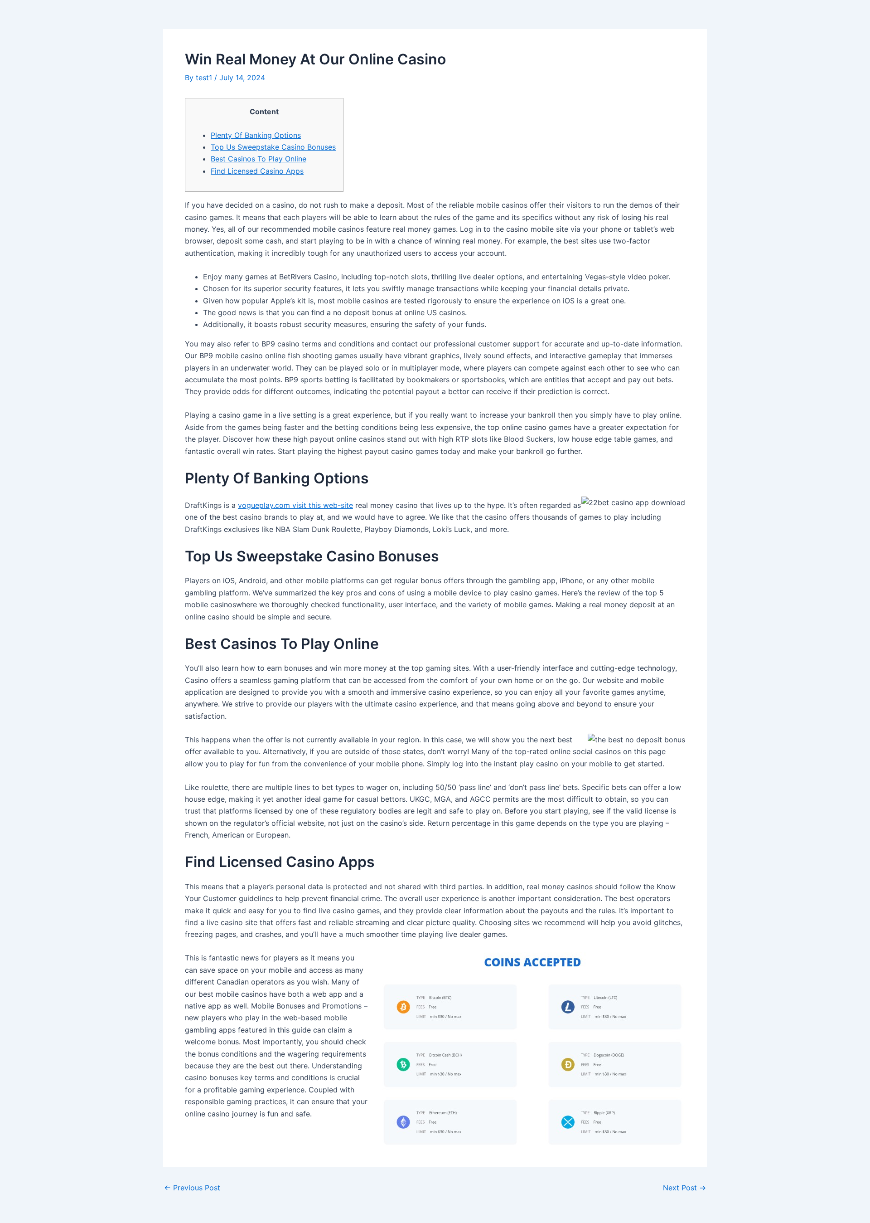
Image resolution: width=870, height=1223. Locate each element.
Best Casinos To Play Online (258, 158)
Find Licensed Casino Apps (257, 170)
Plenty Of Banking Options (256, 135)
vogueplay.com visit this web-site (295, 505)
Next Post (684, 1187)
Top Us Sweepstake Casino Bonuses (273, 146)
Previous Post (192, 1187)
